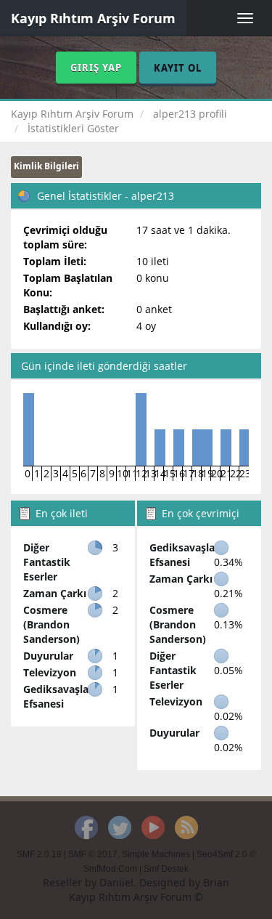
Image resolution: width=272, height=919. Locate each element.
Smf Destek (166, 869)
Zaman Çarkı (54, 593)
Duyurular (48, 656)
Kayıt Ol (178, 67)
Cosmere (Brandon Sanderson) (51, 624)
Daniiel (116, 882)
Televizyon (49, 672)
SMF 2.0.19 (39, 854)
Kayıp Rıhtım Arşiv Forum (93, 18)
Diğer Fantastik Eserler (46, 562)
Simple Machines (156, 854)
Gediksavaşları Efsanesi (59, 696)
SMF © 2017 (93, 854)
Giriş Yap (96, 67)
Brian (216, 882)
